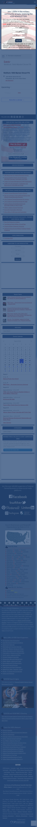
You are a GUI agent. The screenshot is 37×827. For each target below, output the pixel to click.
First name (18, 27)
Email (18, 35)
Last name (18, 31)
